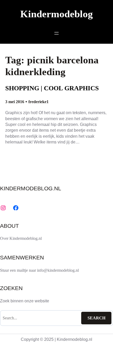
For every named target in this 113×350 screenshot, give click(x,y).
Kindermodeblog (56, 14)
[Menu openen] (56, 33)
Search (96, 318)
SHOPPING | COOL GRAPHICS (52, 88)
